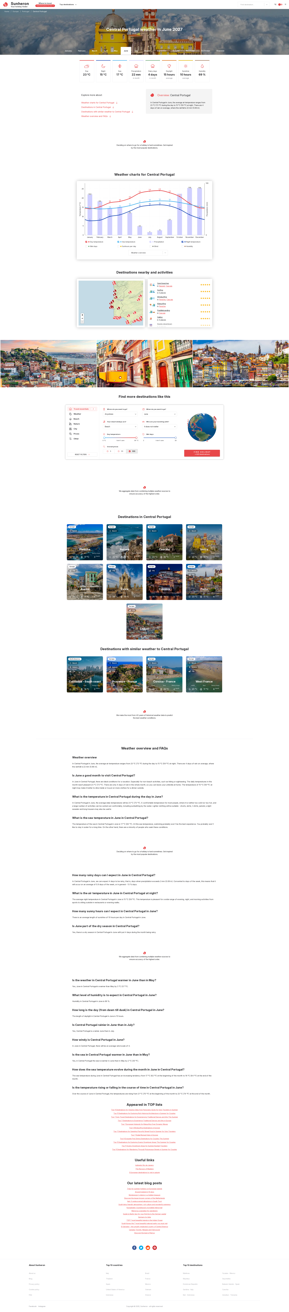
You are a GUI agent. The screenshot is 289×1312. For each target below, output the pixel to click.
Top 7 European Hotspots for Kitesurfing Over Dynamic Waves (144, 1124)
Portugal (25, 11)
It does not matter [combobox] (151, 426)
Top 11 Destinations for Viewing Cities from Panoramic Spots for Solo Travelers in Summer (144, 1110)
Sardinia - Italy (188, 1289)
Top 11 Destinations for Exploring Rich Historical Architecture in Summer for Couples (144, 1113)
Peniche (162, 299)
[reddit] (148, 1247)
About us (32, 1273)
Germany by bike (144, 1217)
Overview (220, 51)
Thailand (109, 1279)
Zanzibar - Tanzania (229, 1295)
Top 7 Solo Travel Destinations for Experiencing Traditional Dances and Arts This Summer (144, 1117)
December (205, 51)
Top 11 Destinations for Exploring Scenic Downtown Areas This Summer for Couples (144, 1142)
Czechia (225, 1289)
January (68, 51)
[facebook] (134, 1247)
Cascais (169, 286)
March (94, 51)
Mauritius (186, 1279)
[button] (82, 315)
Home (7, 11)
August (147, 51)
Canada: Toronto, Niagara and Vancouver (144, 1230)
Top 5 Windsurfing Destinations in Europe (144, 1128)
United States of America (115, 1289)
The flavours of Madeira (144, 1169)
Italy (107, 1273)
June (126, 51)
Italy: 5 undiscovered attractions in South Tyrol (144, 1201)
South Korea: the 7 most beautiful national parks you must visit (144, 1223)
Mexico (148, 1284)
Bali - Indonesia (188, 1295)
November (190, 51)
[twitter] (141, 1247)
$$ (122, 451)
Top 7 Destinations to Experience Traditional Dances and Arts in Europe (144, 1121)
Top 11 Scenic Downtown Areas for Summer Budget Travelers (144, 1146)
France (147, 1279)
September (161, 51)
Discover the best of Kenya (144, 1233)
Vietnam (148, 1289)
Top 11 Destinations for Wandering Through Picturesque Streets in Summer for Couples (144, 1149)
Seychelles (226, 1279)
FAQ (30, 1295)
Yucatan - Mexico (228, 1273)
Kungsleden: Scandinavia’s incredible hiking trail (144, 1208)
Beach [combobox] (107, 426)
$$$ (133, 451)
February (82, 51)
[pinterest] (154, 1247)
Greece (148, 1295)
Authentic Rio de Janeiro (144, 1165)
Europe (16, 11)
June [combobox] (146, 414)
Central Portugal (40, 11)
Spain (108, 1284)
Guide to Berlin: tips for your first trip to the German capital (144, 1214)
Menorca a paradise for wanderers (145, 1211)
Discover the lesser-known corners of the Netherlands (144, 1198)
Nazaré (162, 286)
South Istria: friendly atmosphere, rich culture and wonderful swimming (144, 1204)
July (136, 51)
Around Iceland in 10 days (144, 1192)
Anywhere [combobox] (109, 414)
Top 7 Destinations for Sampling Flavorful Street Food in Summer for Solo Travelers (144, 1131)
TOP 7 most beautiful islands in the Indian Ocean (145, 1220)
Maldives (186, 1273)
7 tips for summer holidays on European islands (144, 1189)
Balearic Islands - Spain (231, 1284)
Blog (30, 1279)
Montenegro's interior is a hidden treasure (144, 1195)
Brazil (147, 1273)
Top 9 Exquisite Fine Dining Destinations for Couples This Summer (144, 1139)
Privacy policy (34, 1284)
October (176, 51)
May (116, 51)
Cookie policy (34, 1289)
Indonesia (109, 1295)
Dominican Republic (190, 1284)
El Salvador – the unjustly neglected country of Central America (144, 1227)
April (106, 51)
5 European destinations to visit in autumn (144, 1172)
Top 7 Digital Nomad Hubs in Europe (144, 1135)
